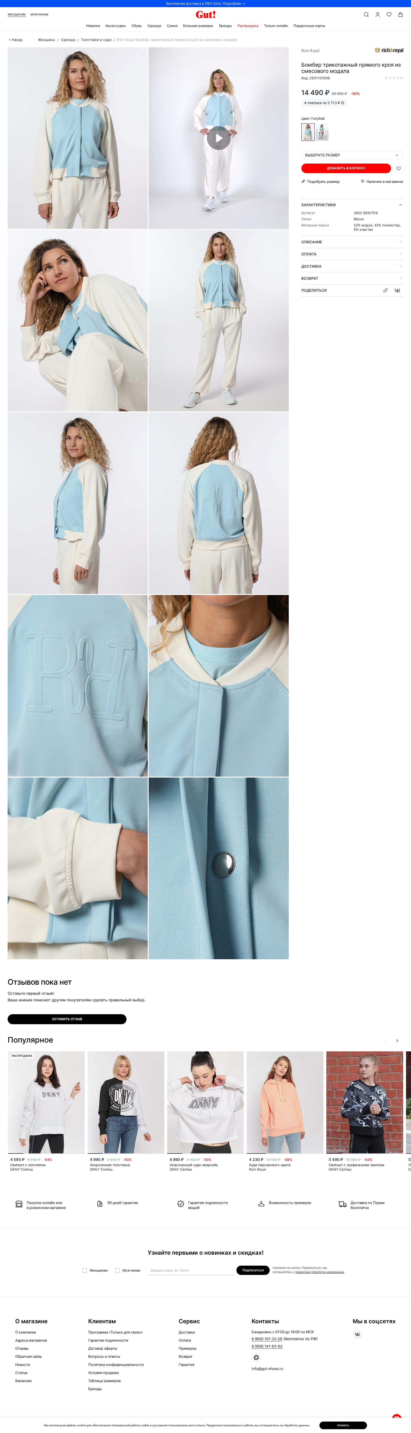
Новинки (93, 26)
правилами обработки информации (319, 1272)
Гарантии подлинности (108, 1340)
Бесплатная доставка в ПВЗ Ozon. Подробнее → (205, 3)
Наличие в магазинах (385, 181)
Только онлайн (276, 26)
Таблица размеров (104, 1380)
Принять (343, 1425)
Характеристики (318, 205)
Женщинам (17, 14)
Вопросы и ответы (104, 1356)
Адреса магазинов (31, 1340)
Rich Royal (310, 50)
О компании (25, 1332)
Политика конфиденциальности (116, 1364)
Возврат (309, 278)
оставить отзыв (67, 1019)
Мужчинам (39, 14)
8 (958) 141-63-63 (267, 1346)
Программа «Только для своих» (115, 1332)
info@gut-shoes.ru (267, 1368)
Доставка (311, 266)
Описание (311, 242)
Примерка (187, 1348)
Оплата (309, 254)
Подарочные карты (309, 26)
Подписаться (253, 1270)
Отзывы (22, 1348)
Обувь (137, 26)
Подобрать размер (323, 181)
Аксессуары (116, 26)
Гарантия (186, 1364)
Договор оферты (102, 1348)
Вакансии (23, 1380)
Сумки (172, 26)
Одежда (154, 26)
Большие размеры (198, 26)
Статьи (21, 1372)
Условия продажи (103, 1372)
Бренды (225, 26)
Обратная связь (28, 1356)
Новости (22, 1364)
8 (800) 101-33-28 (267, 1339)
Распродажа (248, 26)
